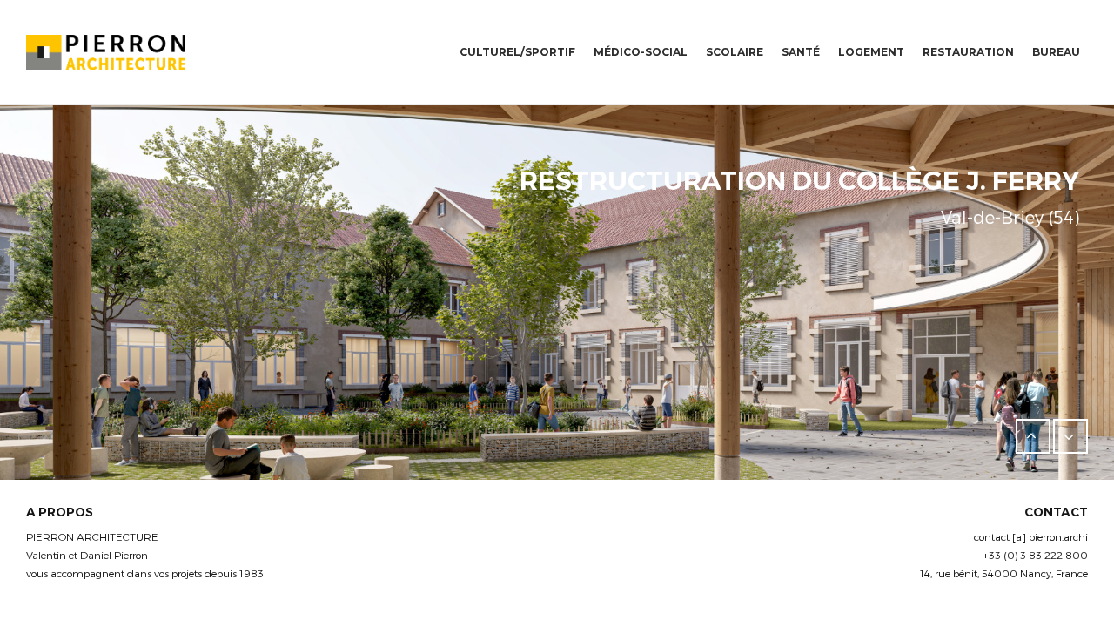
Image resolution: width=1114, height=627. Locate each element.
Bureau (1056, 51)
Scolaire (734, 51)
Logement (871, 51)
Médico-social (641, 51)
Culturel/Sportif (517, 51)
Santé (801, 51)
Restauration (968, 51)
